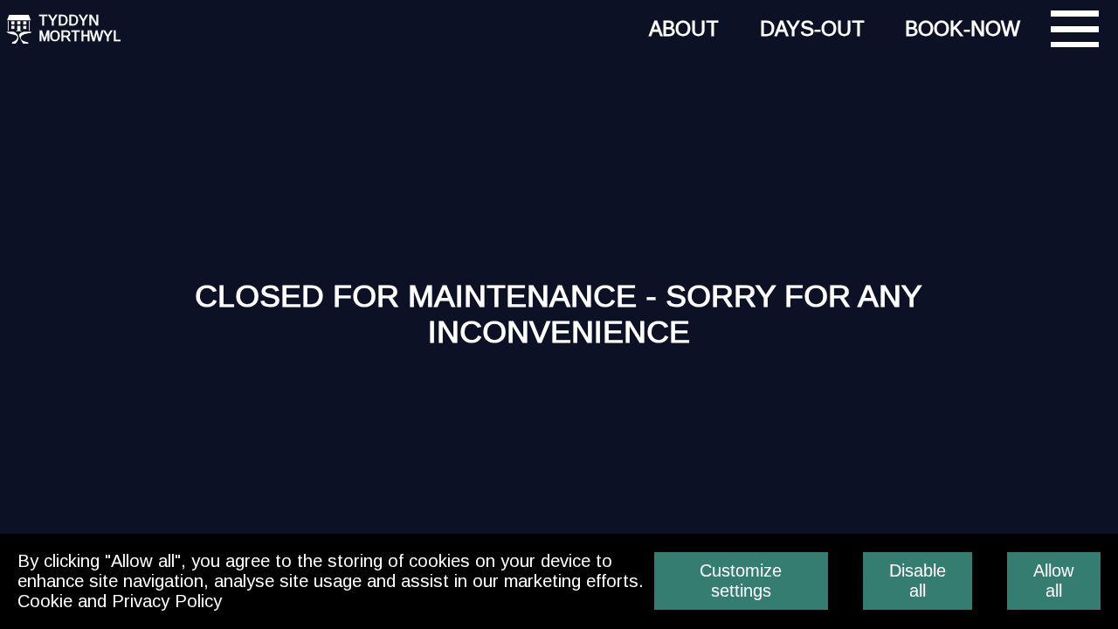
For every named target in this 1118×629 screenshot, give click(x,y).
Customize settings (741, 580)
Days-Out (812, 28)
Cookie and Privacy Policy (119, 601)
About (684, 28)
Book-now (962, 28)
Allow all (1053, 580)
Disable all (917, 580)
